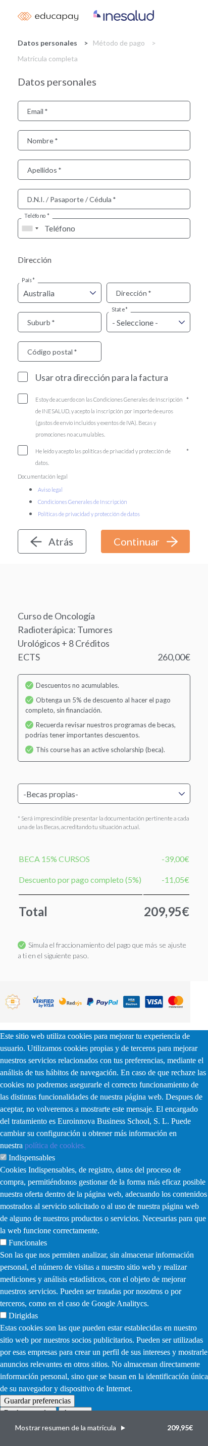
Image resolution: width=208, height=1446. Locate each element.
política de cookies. (55, 1145)
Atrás (60, 541)
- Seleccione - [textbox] (135, 322)
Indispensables (32, 1157)
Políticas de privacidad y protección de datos (89, 514)
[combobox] (29, 228)
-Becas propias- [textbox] (50, 794)
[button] (104, 1428)
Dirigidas (23, 1315)
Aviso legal (50, 489)
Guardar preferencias (37, 1400)
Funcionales (28, 1242)
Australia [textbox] (39, 293)
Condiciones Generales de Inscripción (82, 501)
